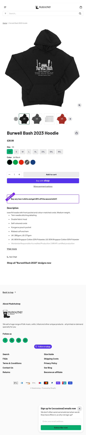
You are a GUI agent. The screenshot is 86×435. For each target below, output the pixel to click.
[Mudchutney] (43, 7)
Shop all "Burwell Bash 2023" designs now (29, 262)
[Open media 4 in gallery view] (49, 119)
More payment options (43, 186)
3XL (51, 152)
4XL (59, 152)
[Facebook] (5, 340)
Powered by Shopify (49, 388)
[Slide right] (70, 119)
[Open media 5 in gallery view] (61, 119)
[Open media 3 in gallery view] (36, 119)
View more (12, 249)
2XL (43, 152)
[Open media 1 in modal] (43, 68)
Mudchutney (36, 388)
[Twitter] (11, 340)
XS (10, 151)
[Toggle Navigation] (5, 7)
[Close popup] (79, 408)
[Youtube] (25, 340)
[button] (43, 13)
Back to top (8, 292)
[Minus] (9, 174)
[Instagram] (18, 340)
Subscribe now (61, 427)
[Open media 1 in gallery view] (24, 119)
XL (35, 152)
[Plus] (19, 174)
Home (5, 23)
